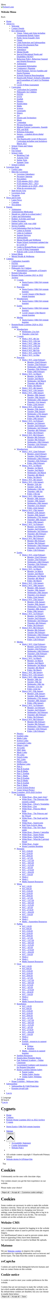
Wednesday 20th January (37, 400)
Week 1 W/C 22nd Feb (31, 353)
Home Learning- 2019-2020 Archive (27, 792)
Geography (21, 111)
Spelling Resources (25, 1055)
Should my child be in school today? (27, 214)
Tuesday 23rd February (36, 364)
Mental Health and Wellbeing (29, 240)
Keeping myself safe (20, 1088)
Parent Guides (28, 1072)
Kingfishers (21, 1004)
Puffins (20, 924)
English (20, 99)
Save (24, 1297)
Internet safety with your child (24, 223)
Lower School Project (26, 787)
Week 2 (25, 877)
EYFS (19, 96)
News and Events (13, 198)
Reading (30, 1048)
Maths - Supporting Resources (34, 921)
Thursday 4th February (36, 430)
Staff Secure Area (19, 190)
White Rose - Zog (29, 806)
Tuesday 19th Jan (34, 682)
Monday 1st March (35, 376)
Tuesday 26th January (36, 411)
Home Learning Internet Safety (29, 1070)
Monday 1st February (36, 423)
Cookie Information (20, 1145)
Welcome (15, 26)
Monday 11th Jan (34, 484)
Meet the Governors (20, 172)
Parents (9, 207)
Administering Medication (22, 212)
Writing (30, 1046)
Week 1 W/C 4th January (32, 388)
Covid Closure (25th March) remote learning (33, 295)
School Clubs (17, 153)
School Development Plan (27, 45)
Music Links (22, 752)
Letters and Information (21, 216)
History (20, 113)
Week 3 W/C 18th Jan (31, 343)
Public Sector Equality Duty (28, 38)
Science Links (22, 740)
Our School (16, 151)
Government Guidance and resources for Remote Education (32, 1066)
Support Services (24, 235)
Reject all (5, 1192)
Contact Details (18, 28)
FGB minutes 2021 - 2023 (27, 183)
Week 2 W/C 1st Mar (30, 355)
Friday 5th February (35, 433)
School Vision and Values (22, 146)
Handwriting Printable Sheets (29, 1058)
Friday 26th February (36, 371)
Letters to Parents (24, 230)
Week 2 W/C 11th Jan (31, 341)
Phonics (20, 101)
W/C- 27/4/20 (27, 910)
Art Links (21, 748)
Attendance (21, 49)
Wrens (19, 884)
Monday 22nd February (37, 362)
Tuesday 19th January (36, 397)
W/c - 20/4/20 (27, 992)
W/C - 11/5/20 (28, 865)
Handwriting (22, 104)
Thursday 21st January (36, 402)
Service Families (18, 226)
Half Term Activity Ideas (32, 825)
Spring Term (22, 160)
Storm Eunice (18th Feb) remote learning (23, 1126)
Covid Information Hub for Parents (26, 228)
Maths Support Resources (32, 881)
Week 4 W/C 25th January (33, 407)
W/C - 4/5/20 (27, 867)
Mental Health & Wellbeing (23, 256)
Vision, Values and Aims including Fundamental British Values (31, 34)
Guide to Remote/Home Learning (30, 247)
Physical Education (25, 125)
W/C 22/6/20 (27, 853)
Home (8, 21)
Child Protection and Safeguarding (31, 42)
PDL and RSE (23, 129)
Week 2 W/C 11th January (33, 390)
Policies (15, 148)
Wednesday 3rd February (37, 428)
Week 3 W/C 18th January (33, 393)
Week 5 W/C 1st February (33, 421)
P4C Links (21, 759)
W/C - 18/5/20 (28, 863)
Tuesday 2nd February (36, 426)
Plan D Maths (22, 780)
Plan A (19, 766)
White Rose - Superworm (32, 823)
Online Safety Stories (30, 1074)
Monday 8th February (36, 437)
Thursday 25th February (37, 369)
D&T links (21, 750)
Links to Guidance (24, 233)
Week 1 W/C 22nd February (33, 360)
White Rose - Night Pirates (33, 837)
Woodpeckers (22, 299)
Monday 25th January (36, 409)
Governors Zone (18, 193)
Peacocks (20, 287)
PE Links (20, 755)
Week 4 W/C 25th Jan (31, 346)
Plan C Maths (22, 776)
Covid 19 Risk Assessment (28, 85)
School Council (18, 266)
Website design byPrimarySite (19, 1159)
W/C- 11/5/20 (27, 985)
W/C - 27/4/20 (28, 870)
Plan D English (23, 778)
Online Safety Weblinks (32, 1077)
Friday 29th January (35, 418)
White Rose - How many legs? (34, 797)
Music (19, 120)
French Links (22, 757)
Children (9, 259)
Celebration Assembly (21, 261)
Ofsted (19, 40)
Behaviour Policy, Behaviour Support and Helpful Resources (32, 60)
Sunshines (21, 795)
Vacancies (16, 195)
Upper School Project (26, 790)
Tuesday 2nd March (35, 379)
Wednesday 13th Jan (35, 489)
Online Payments (19, 221)
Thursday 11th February (37, 444)
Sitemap (9, 1131)
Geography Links (24, 743)
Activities (21, 1079)
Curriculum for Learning (27, 89)
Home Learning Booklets (32, 846)
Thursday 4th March (35, 383)
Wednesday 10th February (38, 442)
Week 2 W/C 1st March (31, 374)
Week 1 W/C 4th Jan (30, 339)
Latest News (17, 200)
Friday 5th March (34, 386)
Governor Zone (12, 167)
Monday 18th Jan (34, 679)
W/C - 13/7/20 (28, 860)
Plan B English (23, 769)
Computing (21, 122)
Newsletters (21, 179)
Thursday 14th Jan (34, 491)
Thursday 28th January (36, 416)
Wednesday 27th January (37, 414)
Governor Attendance (26, 174)
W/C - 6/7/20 (27, 858)
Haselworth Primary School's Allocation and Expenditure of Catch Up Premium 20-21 (33, 80)
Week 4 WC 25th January (32, 691)
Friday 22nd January (35, 404)
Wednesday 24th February (38, 367)
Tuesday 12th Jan (34, 487)
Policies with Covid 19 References (31, 252)
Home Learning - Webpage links (25, 1081)
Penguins (20, 849)
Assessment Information (27, 66)
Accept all (15, 1192)
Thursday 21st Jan (34, 686)
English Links (22, 736)
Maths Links (22, 738)
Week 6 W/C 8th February (33, 435)
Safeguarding (22, 237)
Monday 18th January (36, 395)
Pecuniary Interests (24, 176)
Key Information (18, 31)
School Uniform (18, 165)
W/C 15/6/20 (27, 851)
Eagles (19, 306)
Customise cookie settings (32, 1192)
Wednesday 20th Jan (35, 684)
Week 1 (25, 879)
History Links (22, 745)
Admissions (21, 64)
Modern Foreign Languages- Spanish (32, 127)
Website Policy (18, 1148)
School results (22, 47)
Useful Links (17, 169)
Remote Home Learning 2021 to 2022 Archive (25, 1120)
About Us (10, 24)
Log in (9, 1093)
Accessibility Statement (21, 1143)
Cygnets (20, 280)
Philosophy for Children (27, 92)
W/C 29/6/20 (27, 856)
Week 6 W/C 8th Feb (30, 350)
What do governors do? (26, 188)
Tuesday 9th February (36, 440)
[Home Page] (7, 7)
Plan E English (23, 783)
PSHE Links (22, 762)
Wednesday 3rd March (36, 381)
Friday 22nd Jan (34, 689)
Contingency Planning (26, 68)
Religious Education (25, 132)
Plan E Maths (22, 785)
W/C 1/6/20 (27, 886)
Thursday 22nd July (30, 334)
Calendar (15, 202)
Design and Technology (26, 118)
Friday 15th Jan (33, 494)
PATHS (20, 94)
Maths (19, 106)
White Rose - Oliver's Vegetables (35, 804)
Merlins (20, 317)
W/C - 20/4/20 (28, 872)
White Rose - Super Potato (33, 834)
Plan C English (23, 773)
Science (20, 108)
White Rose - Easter (30, 844)
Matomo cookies (14, 1251)
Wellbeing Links (23, 764)
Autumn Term (22, 158)
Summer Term (23, 162)
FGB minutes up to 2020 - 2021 (30, 186)
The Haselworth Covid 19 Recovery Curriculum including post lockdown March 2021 (32, 141)
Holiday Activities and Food (23, 219)
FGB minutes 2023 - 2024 (27, 181)
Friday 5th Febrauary (36, 536)
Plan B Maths (22, 771)
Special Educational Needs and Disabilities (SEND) (29, 55)
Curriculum (16, 87)
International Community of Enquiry (32, 270)
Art (18, 115)
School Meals (17, 254)
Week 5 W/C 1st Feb (30, 348)
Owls (19, 964)
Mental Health (23, 52)
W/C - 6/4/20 (27, 874)
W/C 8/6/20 (27, 889)
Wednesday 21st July (30, 331)
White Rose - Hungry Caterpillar (35, 832)
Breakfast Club (23, 155)
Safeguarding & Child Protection (25, 1086)
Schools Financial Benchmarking (30, 75)
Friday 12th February (36, 447)
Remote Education (19, 273)
